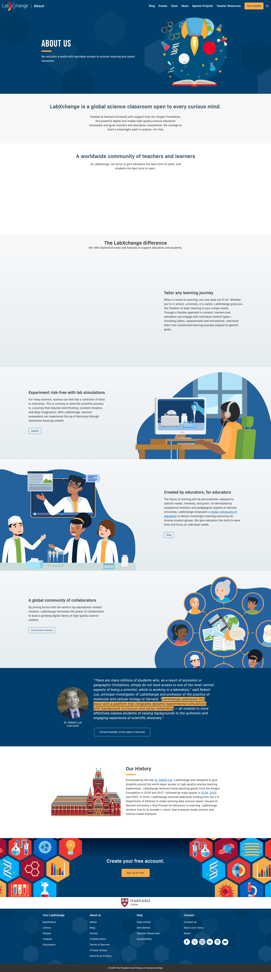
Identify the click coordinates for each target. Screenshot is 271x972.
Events (163, 6)
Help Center (144, 922)
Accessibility (144, 939)
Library (47, 927)
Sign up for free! (136, 872)
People (47, 933)
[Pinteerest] (217, 942)
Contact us (190, 922)
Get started (254, 6)
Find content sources (41, 630)
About (93, 922)
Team (174, 6)
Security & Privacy (101, 955)
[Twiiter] (194, 942)
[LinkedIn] (210, 942)
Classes (47, 939)
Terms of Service (100, 944)
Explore (35, 430)
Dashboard (49, 922)
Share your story (194, 927)
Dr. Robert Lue (164, 780)
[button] (267, 6)
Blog (152, 6)
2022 (213, 793)
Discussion (49, 944)
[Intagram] (202, 942)
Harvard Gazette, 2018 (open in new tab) (122, 732)
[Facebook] (187, 942)
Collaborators (98, 939)
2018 (204, 793)
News (187, 933)
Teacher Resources (148, 933)
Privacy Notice (98, 950)
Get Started (143, 927)
